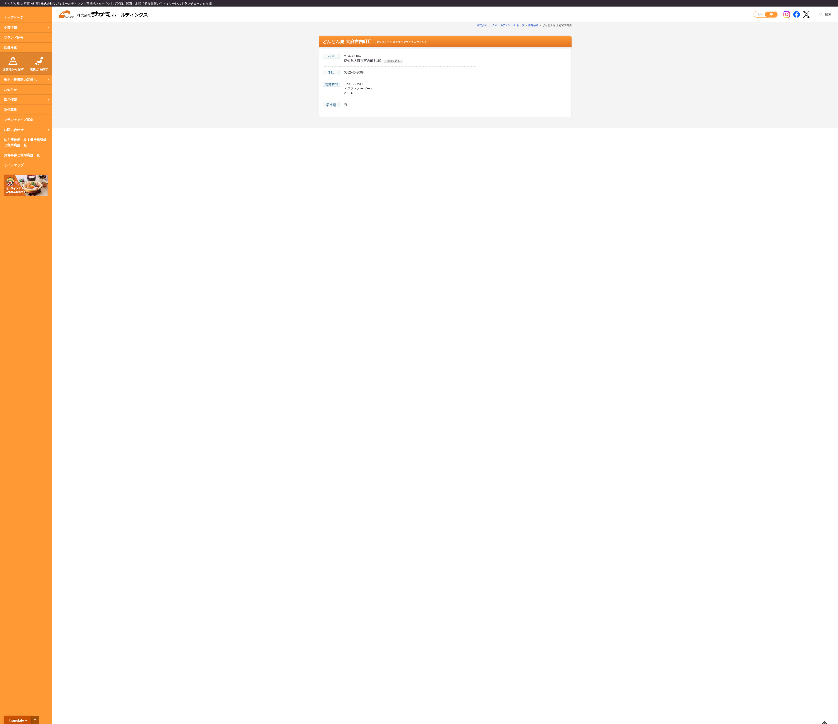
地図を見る (393, 60)
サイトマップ (14, 165)
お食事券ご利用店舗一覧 (22, 155)
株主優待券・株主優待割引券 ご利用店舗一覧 (25, 142)
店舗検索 (10, 47)
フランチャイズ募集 (18, 120)
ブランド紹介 (14, 37)
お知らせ (10, 89)
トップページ (14, 17)
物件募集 (10, 110)
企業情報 (10, 27)
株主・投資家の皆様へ (20, 79)
